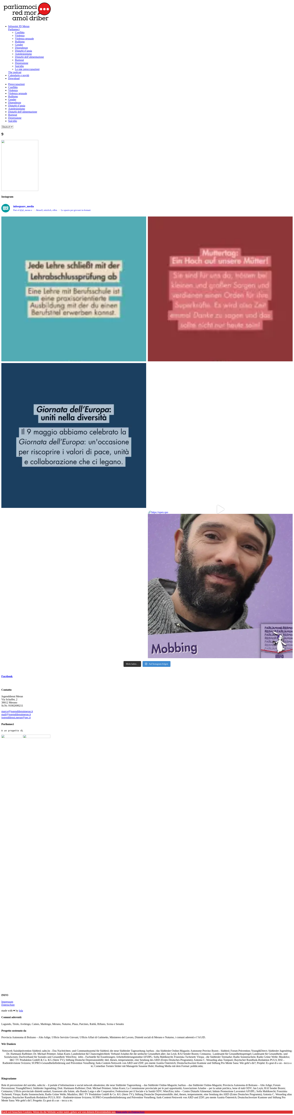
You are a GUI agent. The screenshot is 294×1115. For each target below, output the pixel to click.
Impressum (7, 1001)
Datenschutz (8, 1004)
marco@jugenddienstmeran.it (17, 711)
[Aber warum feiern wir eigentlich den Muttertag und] (220, 288)
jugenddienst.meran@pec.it (16, 717)
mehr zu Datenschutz (133, 1112)
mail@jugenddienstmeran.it (16, 714)
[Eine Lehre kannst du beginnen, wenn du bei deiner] (73, 288)
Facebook (7, 676)
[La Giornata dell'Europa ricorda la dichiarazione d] (73, 435)
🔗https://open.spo (158, 512)
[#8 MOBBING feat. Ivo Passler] (220, 435)
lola (21, 1010)
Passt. (119, 1112)
